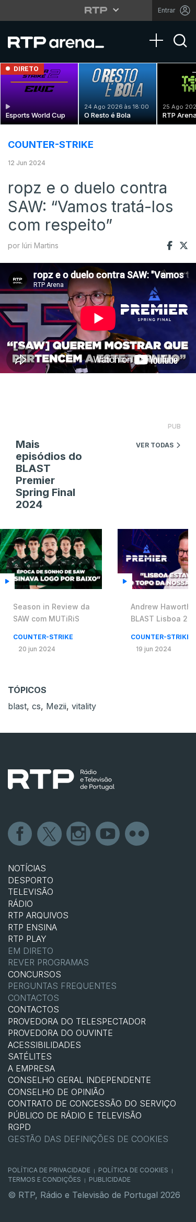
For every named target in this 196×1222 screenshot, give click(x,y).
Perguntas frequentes (62, 986)
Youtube (108, 834)
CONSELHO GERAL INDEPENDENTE (79, 1080)
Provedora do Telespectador (77, 1021)
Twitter (49, 834)
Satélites (30, 1056)
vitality (84, 706)
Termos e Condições (44, 1179)
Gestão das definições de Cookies (88, 1139)
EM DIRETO (30, 951)
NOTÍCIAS (27, 868)
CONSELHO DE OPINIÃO (56, 1092)
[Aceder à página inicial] (62, 42)
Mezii (56, 706)
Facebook (20, 834)
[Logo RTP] (61, 779)
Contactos (33, 998)
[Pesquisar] (180, 49)
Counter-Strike (51, 144)
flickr (137, 834)
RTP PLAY (27, 938)
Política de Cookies (133, 1170)
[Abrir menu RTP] (98, 10)
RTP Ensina (32, 927)
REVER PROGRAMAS (48, 962)
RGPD (19, 1127)
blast (17, 706)
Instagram (78, 834)
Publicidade (110, 1179)
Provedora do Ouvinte (60, 1033)
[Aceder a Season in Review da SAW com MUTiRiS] (51, 559)
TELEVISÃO (30, 891)
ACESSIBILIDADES (44, 1045)
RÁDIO (20, 903)
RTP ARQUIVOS (38, 915)
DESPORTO (30, 880)
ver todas (155, 445)
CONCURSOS (34, 974)
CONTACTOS (33, 1009)
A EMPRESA (31, 1068)
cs (36, 706)
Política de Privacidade (49, 1170)
